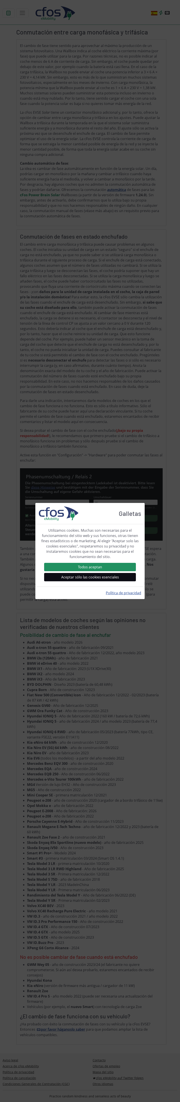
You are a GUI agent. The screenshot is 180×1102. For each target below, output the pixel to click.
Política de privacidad (123, 593)
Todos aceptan (90, 567)
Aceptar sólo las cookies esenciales (90, 577)
